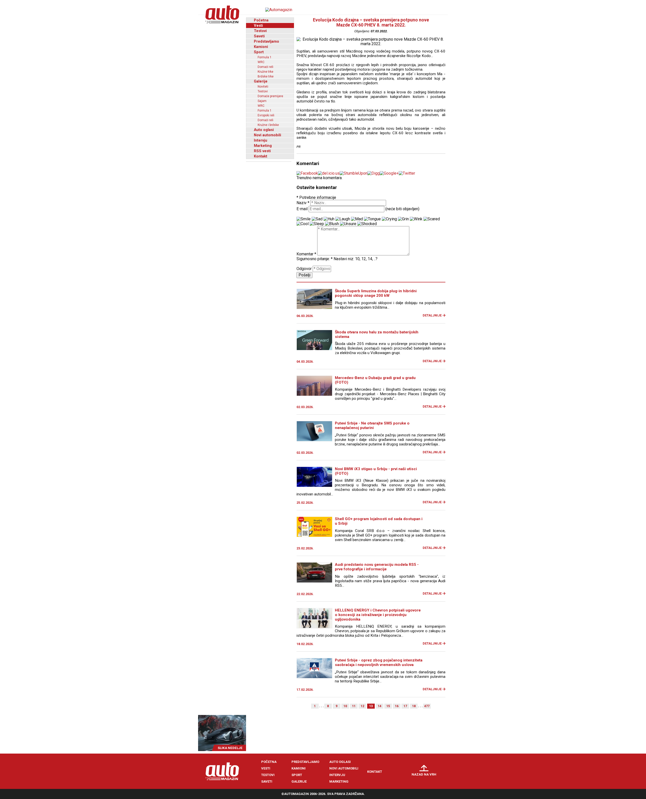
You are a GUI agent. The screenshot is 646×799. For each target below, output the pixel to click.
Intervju (260, 140)
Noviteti (263, 86)
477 (426, 706)
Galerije (260, 81)
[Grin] (403, 219)
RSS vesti (262, 151)
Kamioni (261, 46)
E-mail (302, 208)
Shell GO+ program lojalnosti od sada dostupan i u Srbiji (378, 521)
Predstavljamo (266, 41)
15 (388, 706)
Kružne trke (265, 71)
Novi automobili (267, 135)
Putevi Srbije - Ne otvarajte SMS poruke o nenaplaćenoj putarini (372, 425)
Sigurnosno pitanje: (315, 258)
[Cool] (303, 224)
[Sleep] (317, 224)
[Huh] (329, 219)
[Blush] (332, 224)
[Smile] (304, 219)
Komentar (306, 254)
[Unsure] (348, 224)
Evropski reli (266, 115)
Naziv (303, 202)
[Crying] (389, 219)
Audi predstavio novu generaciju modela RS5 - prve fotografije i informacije (377, 566)
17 (405, 706)
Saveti (259, 36)
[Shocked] (367, 224)
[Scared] (431, 219)
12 (362, 706)
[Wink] (416, 219)
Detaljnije (432, 315)
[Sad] (317, 219)
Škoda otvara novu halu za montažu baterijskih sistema (376, 334)
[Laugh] (342, 219)
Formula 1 (265, 57)
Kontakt (260, 156)
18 (414, 706)
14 (379, 706)
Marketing (263, 145)
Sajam (262, 101)
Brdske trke (266, 76)
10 (345, 706)
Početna (261, 20)
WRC (261, 62)
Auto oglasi (264, 129)
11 (354, 706)
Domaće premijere (270, 96)
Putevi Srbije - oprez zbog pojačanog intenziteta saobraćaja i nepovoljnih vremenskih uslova (378, 662)
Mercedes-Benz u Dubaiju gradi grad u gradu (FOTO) (375, 380)
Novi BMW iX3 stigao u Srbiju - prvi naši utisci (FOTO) (376, 471)
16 (396, 706)
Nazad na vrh (424, 774)
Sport (259, 52)
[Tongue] (372, 219)
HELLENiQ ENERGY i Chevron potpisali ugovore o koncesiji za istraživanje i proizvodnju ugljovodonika (378, 615)
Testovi (260, 31)
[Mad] (357, 219)
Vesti (258, 25)
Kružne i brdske (268, 125)
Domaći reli (265, 67)
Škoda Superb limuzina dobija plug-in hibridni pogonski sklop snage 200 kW (376, 293)
